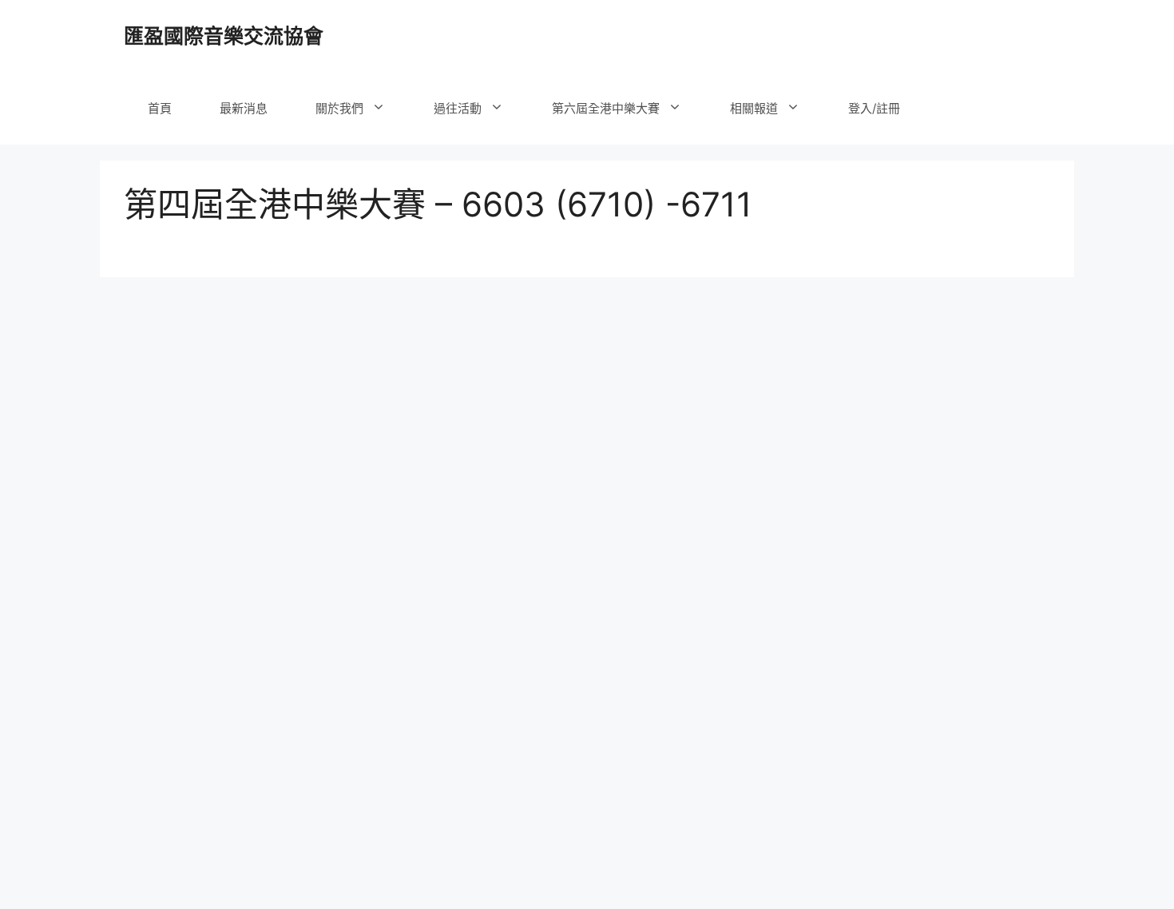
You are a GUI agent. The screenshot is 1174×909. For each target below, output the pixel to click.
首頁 (160, 108)
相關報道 (754, 108)
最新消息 (244, 108)
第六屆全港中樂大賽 (606, 108)
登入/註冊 (874, 108)
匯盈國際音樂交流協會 (223, 36)
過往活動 (458, 108)
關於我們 (339, 108)
